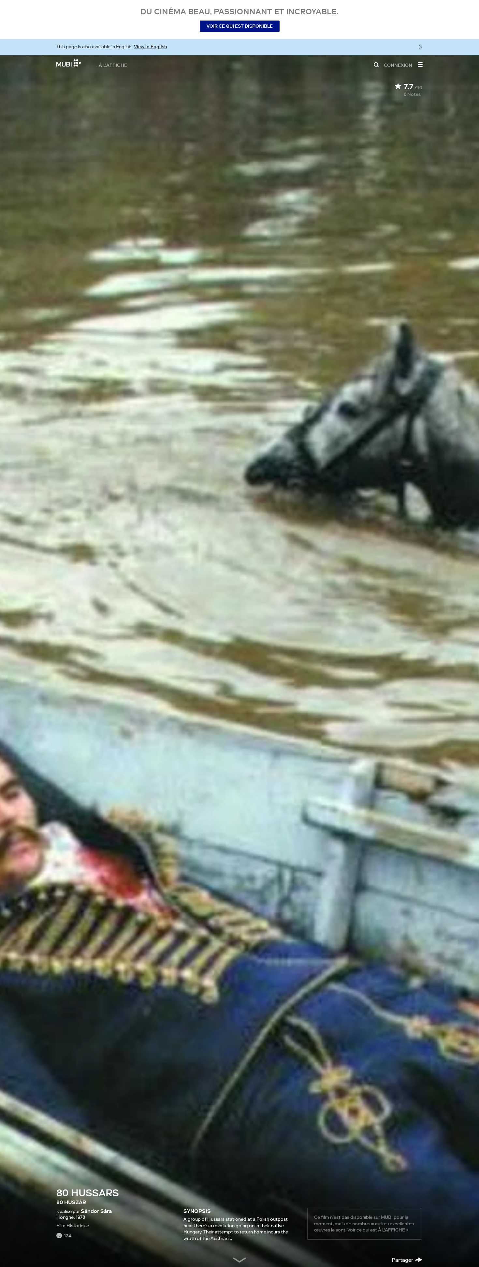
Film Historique (72, 1226)
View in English (150, 47)
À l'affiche (113, 64)
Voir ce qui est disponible (240, 26)
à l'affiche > (393, 1230)
